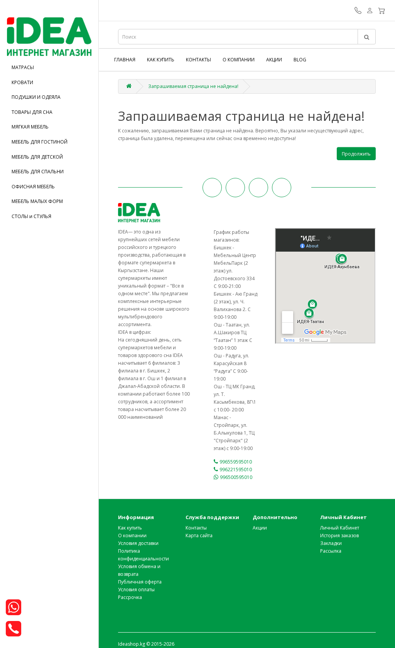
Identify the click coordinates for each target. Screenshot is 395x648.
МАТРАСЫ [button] (23, 67)
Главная (124, 59)
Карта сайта (199, 535)
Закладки (331, 543)
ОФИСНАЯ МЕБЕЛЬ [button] (33, 186)
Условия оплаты (136, 589)
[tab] (49, 67)
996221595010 (235, 469)
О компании (239, 59)
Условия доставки (138, 543)
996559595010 (235, 462)
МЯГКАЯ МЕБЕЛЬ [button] (30, 127)
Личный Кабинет (339, 527)
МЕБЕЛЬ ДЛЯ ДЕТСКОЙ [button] (37, 157)
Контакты (198, 59)
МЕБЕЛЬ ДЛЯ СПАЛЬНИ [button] (38, 171)
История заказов (339, 535)
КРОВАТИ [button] (22, 82)
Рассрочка (130, 597)
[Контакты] (357, 11)
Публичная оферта (140, 582)
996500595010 (236, 477)
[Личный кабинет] (369, 11)
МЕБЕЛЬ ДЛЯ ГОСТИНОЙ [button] (40, 142)
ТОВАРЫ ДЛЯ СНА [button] (32, 112)
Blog (300, 59)
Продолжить (356, 154)
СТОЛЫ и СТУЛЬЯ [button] (31, 216)
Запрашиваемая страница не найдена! (193, 86)
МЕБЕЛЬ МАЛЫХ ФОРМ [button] (37, 201)
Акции (274, 59)
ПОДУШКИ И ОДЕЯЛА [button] (36, 97)
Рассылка (330, 551)
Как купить (160, 59)
